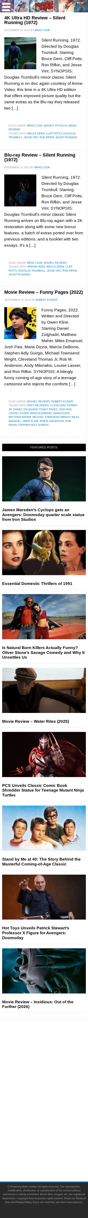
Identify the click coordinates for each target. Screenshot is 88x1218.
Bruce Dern (36, 133)
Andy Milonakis (38, 405)
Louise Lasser (19, 413)
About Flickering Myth (52, 1145)
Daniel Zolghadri (25, 409)
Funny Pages (48, 409)
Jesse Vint (31, 137)
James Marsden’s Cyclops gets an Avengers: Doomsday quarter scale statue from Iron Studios (43, 515)
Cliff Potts (54, 133)
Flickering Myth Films (52, 1131)
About (52, 1139)
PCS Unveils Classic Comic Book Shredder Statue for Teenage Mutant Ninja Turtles (43, 790)
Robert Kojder (62, 401)
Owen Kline (30, 421)
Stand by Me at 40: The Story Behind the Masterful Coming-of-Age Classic (41, 861)
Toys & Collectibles (52, 1124)
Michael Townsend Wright (51, 417)
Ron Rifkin (47, 137)
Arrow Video (36, 266)
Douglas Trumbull (31, 270)
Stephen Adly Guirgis (33, 424)
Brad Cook (35, 125)
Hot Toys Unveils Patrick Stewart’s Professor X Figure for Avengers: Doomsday (35, 933)
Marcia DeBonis (41, 413)
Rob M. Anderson (52, 421)
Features (52, 1059)
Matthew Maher (20, 417)
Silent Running (66, 137)
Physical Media (65, 125)
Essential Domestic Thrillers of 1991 (37, 583)
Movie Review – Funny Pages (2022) (43, 292)
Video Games (52, 1116)
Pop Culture (52, 1088)
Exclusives (53, 1080)
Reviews (14, 129)
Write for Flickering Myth (53, 1160)
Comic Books (52, 1109)
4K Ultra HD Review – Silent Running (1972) (34, 20)
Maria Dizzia (61, 413)
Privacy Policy (23, 1202)
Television (52, 1101)
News (52, 1044)
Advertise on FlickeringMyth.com (52, 1152)
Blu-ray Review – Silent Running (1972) (39, 157)
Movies (49, 125)
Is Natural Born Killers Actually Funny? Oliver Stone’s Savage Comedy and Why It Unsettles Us (43, 652)
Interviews (52, 1073)
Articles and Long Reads (52, 1065)
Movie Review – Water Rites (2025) (35, 721)
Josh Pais (65, 409)
